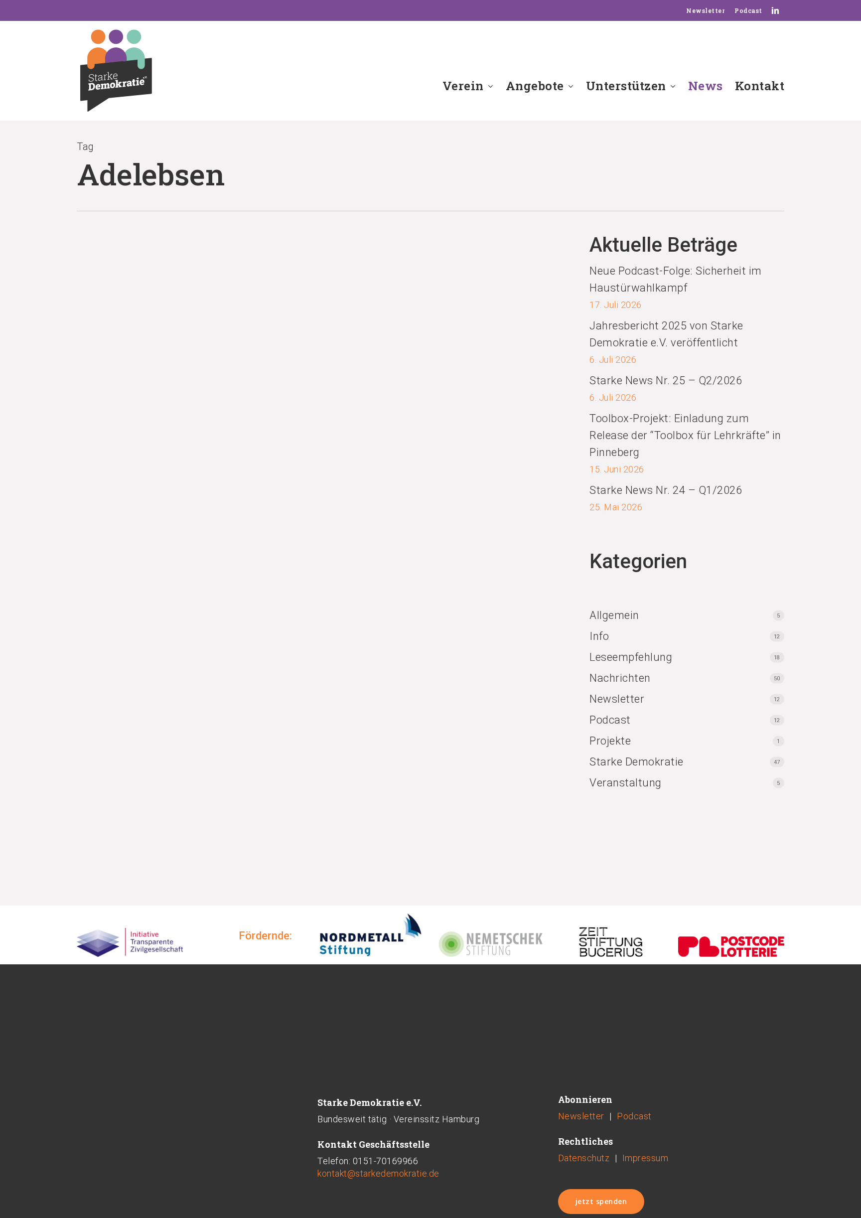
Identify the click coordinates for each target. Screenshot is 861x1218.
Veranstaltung (625, 782)
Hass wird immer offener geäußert (341, 306)
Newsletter (616, 699)
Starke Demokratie (636, 762)
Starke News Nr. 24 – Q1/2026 (665, 490)
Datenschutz (584, 1158)
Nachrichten (101, 346)
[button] (601, 1201)
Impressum (645, 1158)
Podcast (610, 720)
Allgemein (614, 615)
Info (599, 636)
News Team (98, 335)
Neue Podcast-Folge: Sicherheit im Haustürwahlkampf (675, 279)
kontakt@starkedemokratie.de (378, 1173)
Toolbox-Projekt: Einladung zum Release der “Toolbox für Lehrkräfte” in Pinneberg (685, 435)
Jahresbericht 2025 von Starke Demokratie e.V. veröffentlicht (666, 334)
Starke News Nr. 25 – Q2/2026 (665, 380)
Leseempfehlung (630, 657)
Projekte (610, 741)
